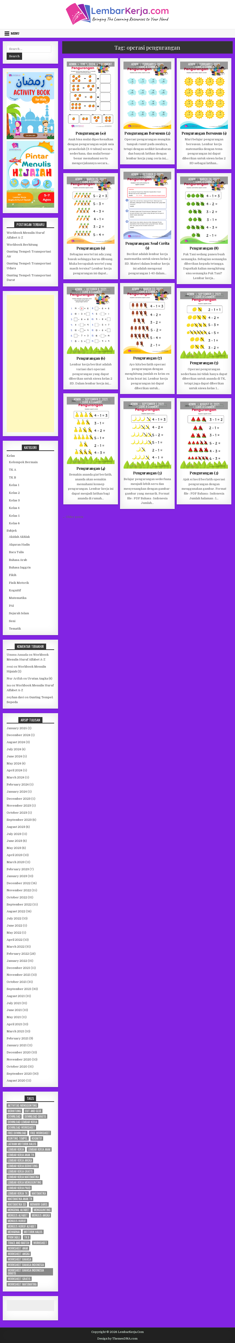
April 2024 (14, 770)
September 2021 (19, 989)
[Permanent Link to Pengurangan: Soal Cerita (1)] (147, 205)
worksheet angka (19, 1254)
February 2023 (18, 869)
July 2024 (14, 749)
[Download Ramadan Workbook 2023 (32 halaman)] (30, 138)
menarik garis (39, 1204)
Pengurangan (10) (91, 133)
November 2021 (19, 974)
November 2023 (19, 805)
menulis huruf (17, 1221)
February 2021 (17, 1038)
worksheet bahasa (19, 1259)
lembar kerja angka (20, 1160)
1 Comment (105, 64)
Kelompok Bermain (23, 462)
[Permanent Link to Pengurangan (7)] (147, 320)
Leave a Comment (149, 66)
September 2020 (19, 1073)
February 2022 (18, 953)
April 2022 (14, 939)
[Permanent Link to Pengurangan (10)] (91, 95)
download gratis (35, 1116)
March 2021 (15, 1031)
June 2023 (14, 841)
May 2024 (14, 763)
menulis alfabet (18, 1215)
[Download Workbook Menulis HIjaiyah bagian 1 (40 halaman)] (30, 206)
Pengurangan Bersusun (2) (147, 133)
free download (17, 1133)
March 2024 (15, 777)
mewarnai (14, 1232)
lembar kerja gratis (20, 1171)
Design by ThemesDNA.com (117, 1338)
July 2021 (14, 1003)
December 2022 (19, 883)
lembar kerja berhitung (23, 1166)
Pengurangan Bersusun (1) (204, 133)
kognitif (37, 1138)
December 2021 (18, 968)
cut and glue (33, 1111)
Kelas (11, 455)
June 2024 (14, 756)
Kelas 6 (14, 523)
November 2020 (19, 1059)
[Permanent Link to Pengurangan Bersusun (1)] (204, 95)
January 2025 (17, 728)
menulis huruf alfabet (22, 1226)
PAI (11, 605)
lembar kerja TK (18, 1193)
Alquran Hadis (19, 544)
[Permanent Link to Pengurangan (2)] (204, 435)
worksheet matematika (22, 1284)
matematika (39, 1193)
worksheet (40, 1243)
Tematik (15, 628)
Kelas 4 (14, 508)
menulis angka (41, 1215)
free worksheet (40, 1133)
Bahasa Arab (18, 560)
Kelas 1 (73, 188)
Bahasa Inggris (20, 567)
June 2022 (14, 925)
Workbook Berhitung (22, 244)
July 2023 (14, 834)
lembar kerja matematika (23, 1177)
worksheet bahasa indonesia (26, 1265)
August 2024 (16, 742)
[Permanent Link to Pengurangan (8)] (204, 210)
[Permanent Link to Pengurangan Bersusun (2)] (147, 95)
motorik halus (33, 1232)
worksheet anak (18, 1248)
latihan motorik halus (22, 1144)
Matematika (93, 73)
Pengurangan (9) (90, 247)
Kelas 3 (14, 500)
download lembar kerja (22, 1122)
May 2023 (14, 848)
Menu (15, 33)
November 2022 (19, 890)
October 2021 (17, 982)
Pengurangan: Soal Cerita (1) (147, 245)
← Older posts (72, 517)
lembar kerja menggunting (24, 1182)
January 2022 (17, 960)
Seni (12, 621)
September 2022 (19, 904)
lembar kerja (16, 1149)
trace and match (18, 1243)
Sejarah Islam (19, 613)
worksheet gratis (19, 1279)
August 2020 (16, 1080)
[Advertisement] (30, 363)
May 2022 (14, 932)
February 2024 (18, 784)
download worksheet (21, 1127)
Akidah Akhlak (19, 536)
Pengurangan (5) (204, 362)
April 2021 (14, 1024)
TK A (107, 73)
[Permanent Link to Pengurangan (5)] (204, 325)
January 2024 (17, 791)
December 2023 (19, 798)
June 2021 (14, 1010)
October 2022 (17, 897)
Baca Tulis (16, 552)
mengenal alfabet (19, 1210)
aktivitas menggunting (22, 1105)
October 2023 (17, 812)
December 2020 (19, 1052)
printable (14, 1237)
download (14, 1116)
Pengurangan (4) (90, 468)
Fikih (12, 575)
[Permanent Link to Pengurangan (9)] (91, 210)
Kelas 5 (14, 515)
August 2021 (16, 996)
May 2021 (14, 1017)
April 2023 (14, 855)
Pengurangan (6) (90, 358)
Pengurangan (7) (147, 357)
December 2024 (18, 735)
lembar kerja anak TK (21, 1155)
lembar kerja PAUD (19, 1188)
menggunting (42, 1210)
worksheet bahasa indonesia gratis (26, 1271)
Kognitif (76, 73)
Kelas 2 (138, 73)
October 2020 (17, 1066)
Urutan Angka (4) (40, 678)
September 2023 (19, 819)
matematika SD (17, 1204)
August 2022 (16, 911)
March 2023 (16, 862)
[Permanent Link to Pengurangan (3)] (147, 435)
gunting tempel (18, 1138)
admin (72, 64)
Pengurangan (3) (147, 472)
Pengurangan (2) (204, 472)
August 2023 (16, 827)
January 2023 (17, 876)
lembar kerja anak (39, 1149)
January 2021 (17, 1045)
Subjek (12, 530)
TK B (90, 192)
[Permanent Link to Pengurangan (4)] (91, 430)
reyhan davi (15, 697)
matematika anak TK (20, 1199)
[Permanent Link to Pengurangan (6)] (91, 320)
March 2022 (16, 946)
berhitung (14, 1111)
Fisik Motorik (19, 583)
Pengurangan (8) (204, 247)
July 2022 (14, 918)
